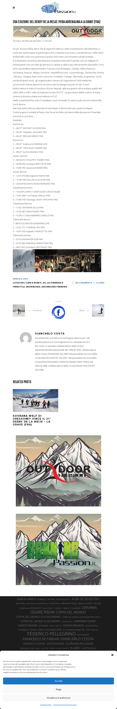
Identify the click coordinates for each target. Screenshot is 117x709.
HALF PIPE (44, 648)
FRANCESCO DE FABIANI (41, 639)
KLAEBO (75, 647)
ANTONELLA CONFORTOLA (37, 603)
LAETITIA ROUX (89, 648)
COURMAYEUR (67, 621)
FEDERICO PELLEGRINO (51, 634)
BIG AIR (97, 603)
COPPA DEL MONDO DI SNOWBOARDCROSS (81, 617)
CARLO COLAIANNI (71, 608)
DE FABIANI (43, 626)
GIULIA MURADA (55, 643)
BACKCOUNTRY (85, 603)
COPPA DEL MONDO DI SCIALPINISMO (38, 616)
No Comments (83, 283)
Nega (58, 689)
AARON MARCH (26, 599)
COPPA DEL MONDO (71, 612)
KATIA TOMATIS (63, 648)
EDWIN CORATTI (37, 630)
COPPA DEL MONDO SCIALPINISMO (40, 621)
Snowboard (33, 287)
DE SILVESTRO (91, 625)
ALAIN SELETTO (63, 599)
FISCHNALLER (83, 635)
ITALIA (52, 648)
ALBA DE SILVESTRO (85, 599)
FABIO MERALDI (92, 630)
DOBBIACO (23, 630)
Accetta (58, 681)
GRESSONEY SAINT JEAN (30, 648)
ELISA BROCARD (54, 629)
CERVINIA (89, 607)
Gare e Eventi (34, 283)
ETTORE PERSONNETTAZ (74, 630)
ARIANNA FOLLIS (69, 603)
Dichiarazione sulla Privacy (65, 705)
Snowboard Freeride (54, 287)
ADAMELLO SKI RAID (46, 599)
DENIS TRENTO (55, 626)
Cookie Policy (46, 705)
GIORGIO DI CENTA (34, 643)
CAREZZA (57, 608)
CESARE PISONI (42, 612)
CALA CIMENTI (47, 608)
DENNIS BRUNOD (73, 625)
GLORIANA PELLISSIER (79, 643)
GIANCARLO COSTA (77, 639)
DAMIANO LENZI (85, 621)
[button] (112, 654)
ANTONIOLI (55, 603)
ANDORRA (20, 603)
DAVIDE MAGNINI (27, 625)
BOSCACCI (36, 608)
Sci (44, 283)
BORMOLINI (25, 608)
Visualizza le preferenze (58, 697)
